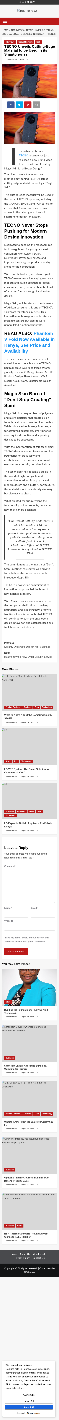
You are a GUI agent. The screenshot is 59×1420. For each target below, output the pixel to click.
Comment (10, 866)
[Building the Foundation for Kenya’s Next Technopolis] (29, 987)
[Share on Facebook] (11, 105)
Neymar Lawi (12, 59)
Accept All (28, 1407)
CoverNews (45, 1268)
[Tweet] (20, 105)
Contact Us (39, 1258)
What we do (39, 1254)
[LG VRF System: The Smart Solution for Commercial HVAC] (29, 746)
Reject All (29, 1401)
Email (34, 908)
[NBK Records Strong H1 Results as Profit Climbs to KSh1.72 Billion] (29, 1211)
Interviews (10, 42)
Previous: (27, 645)
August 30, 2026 (27, 1017)
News (8, 761)
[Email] (37, 105)
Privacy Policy (22, 1258)
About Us (25, 1254)
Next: (28, 655)
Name (8, 908)
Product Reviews (25, 42)
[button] (4, 21)
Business (10, 811)
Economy (21, 811)
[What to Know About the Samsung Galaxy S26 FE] (29, 692)
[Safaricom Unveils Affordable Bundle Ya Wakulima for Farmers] (29, 1043)
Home (13, 1254)
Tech (38, 42)
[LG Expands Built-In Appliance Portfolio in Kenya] (29, 801)
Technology (47, 707)
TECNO (23, 155)
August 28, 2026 (27, 722)
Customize (28, 1395)
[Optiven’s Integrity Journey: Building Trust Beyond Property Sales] (29, 1155)
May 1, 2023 (25, 59)
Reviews (27, 707)
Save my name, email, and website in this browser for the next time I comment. (27, 939)
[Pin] (28, 105)
